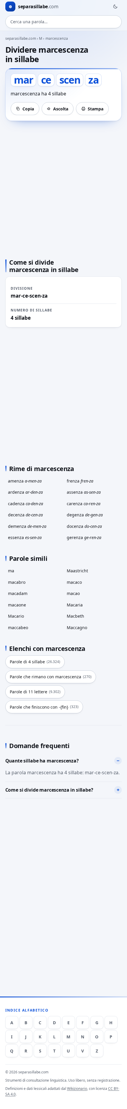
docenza (84, 526)
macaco (74, 582)
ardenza (25, 492)
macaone (17, 605)
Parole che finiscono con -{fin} (44, 707)
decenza (25, 515)
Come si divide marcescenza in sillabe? (49, 790)
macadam (17, 593)
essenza (25, 537)
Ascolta (60, 109)
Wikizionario (77, 1088)
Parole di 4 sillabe (35, 661)
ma (11, 570)
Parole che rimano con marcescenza (51, 676)
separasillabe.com (20, 38)
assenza (84, 492)
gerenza (84, 537)
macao (73, 593)
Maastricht (77, 570)
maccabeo (18, 627)
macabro (16, 582)
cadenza (25, 503)
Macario (16, 616)
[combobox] (63, 21)
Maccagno (77, 627)
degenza (85, 515)
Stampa (95, 109)
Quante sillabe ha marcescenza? (42, 760)
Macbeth (75, 616)
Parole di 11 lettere (35, 691)
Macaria (75, 605)
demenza (27, 526)
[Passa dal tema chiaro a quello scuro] (115, 6)
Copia (28, 109)
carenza (83, 503)
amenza (25, 481)
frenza (80, 481)
